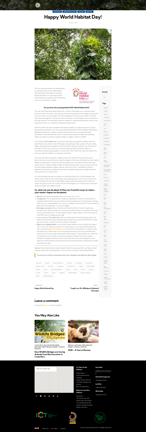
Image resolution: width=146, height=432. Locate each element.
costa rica (105, 124)
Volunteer (106, 271)
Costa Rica (39, 345)
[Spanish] (38, 429)
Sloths (105, 253)
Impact (45, 269)
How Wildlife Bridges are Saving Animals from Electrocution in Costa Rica (50, 354)
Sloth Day (105, 212)
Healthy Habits (90, 266)
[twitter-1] (41, 396)
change (106, 111)
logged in (46, 305)
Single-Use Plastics (85, 272)
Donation (106, 135)
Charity (106, 114)
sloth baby (105, 203)
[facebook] (36, 396)
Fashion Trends (40, 266)
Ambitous (69, 263)
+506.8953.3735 (100, 395)
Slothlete (106, 222)
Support (106, 257)
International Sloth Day (107, 165)
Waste (37, 276)
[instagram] (53, 396)
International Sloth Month (107, 170)
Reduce (46, 272)
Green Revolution (69, 11)
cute (105, 128)
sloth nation (105, 249)
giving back (105, 153)
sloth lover (105, 235)
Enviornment (89, 263)
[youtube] (49, 396)
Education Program (51, 345)
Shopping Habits (72, 272)
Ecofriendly (79, 263)
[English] (36, 429)
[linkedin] (57, 396)
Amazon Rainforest (58, 263)
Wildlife (38, 348)
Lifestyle (68, 269)
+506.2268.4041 (100, 387)
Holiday (81, 11)
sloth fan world (105, 218)
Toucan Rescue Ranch (106, 262)
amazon (47, 263)
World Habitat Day (48, 276)
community (107, 117)
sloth (105, 194)
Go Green (50, 266)
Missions (89, 11)
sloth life (105, 226)
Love (105, 174)
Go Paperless (60, 266)
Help (105, 157)
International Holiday (56, 269)
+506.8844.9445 (100, 380)
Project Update (59, 347)
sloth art (105, 198)
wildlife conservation (107, 278)
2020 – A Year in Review (79, 350)
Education (57, 11)
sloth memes (105, 240)
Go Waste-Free (71, 266)
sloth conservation (107, 208)
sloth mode (105, 245)
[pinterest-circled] (45, 396)
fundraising (107, 144)
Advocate (38, 263)
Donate (106, 131)
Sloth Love (105, 231)
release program (106, 184)
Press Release (47, 347)
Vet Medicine (106, 267)
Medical (71, 345)
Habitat (81, 266)
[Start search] (110, 5)
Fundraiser (106, 141)
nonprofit (106, 180)
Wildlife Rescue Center (106, 288)
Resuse (54, 272)
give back (105, 148)
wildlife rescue (106, 282)
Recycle (38, 272)
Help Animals (106, 161)
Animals (106, 107)
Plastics (83, 269)
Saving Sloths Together (106, 190)
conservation (107, 120)
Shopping (61, 272)
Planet (75, 269)
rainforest (91, 269)
